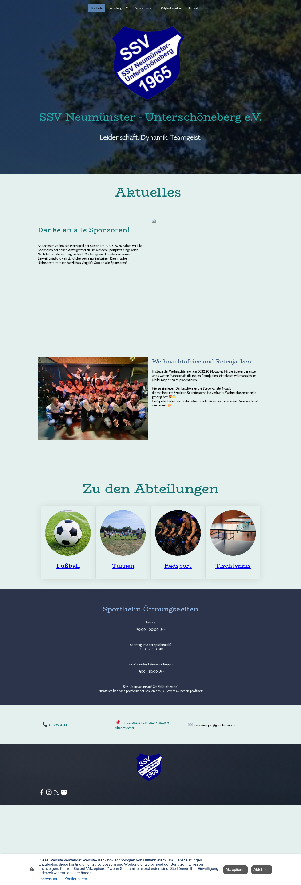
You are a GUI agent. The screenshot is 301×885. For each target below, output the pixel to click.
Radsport (178, 565)
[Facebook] (41, 792)
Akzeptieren (236, 870)
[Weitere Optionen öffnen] (206, 8)
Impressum (48, 879)
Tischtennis (233, 565)
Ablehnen (261, 870)
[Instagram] (49, 792)
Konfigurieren (75, 879)
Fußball (68, 565)
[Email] (64, 792)
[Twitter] (56, 792)
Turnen (123, 565)
